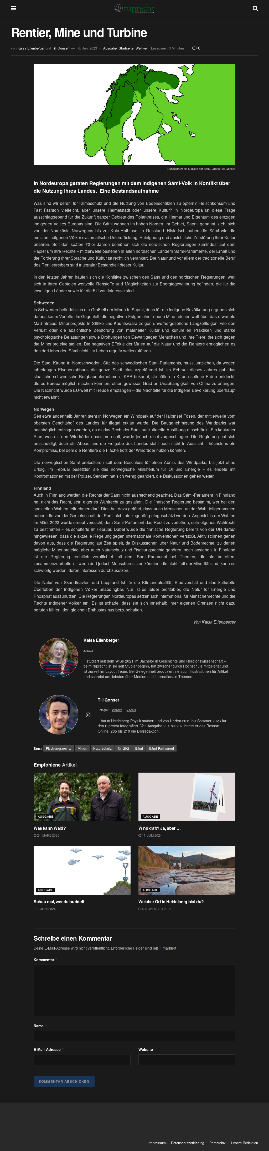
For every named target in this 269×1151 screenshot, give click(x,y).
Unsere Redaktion (244, 1142)
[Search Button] (255, 8)
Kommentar (46, 959)
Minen (82, 748)
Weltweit (142, 48)
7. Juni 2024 (46, 908)
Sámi (139, 748)
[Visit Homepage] (134, 8)
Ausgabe (110, 48)
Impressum (157, 1142)
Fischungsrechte (59, 748)
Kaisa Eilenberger (31, 48)
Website (145, 1049)
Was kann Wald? (50, 828)
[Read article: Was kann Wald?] (82, 797)
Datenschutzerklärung (187, 1142)
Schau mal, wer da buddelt (59, 901)
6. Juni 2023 (87, 48)
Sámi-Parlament (161, 748)
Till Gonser (60, 48)
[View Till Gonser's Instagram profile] (88, 714)
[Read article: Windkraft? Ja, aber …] (186, 797)
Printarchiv (217, 1142)
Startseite (126, 48)
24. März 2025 (47, 835)
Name (40, 1025)
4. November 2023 (156, 908)
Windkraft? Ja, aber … (159, 828)
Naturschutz (102, 748)
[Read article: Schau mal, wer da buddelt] (82, 870)
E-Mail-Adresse (49, 1049)
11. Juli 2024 (151, 835)
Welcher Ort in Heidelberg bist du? (171, 901)
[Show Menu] (13, 8)
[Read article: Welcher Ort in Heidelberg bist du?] (186, 870)
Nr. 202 (123, 748)
